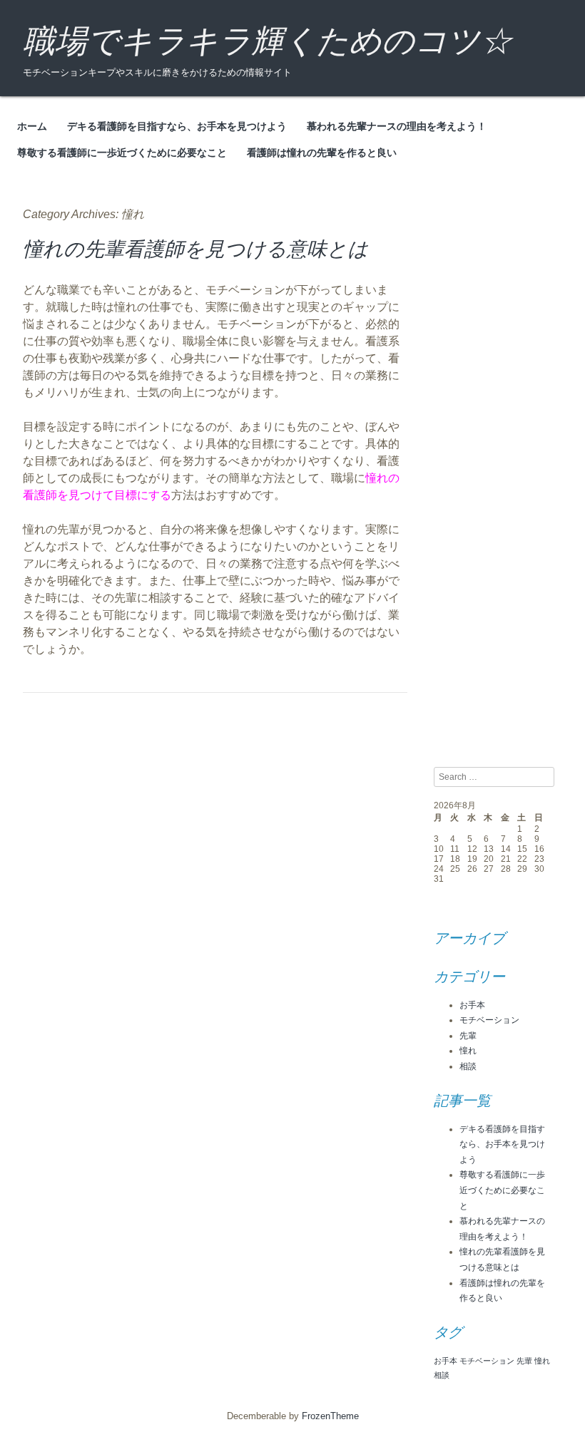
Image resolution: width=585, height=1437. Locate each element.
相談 (468, 1066)
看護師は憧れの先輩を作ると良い (322, 152)
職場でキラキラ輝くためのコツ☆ (267, 41)
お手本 (472, 1005)
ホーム (32, 126)
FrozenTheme (330, 1416)
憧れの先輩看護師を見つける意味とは (195, 249)
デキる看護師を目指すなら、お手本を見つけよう (177, 126)
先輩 (468, 1036)
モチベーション (489, 1020)
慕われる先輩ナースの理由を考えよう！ (397, 126)
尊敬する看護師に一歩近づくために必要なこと (122, 152)
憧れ (468, 1051)
